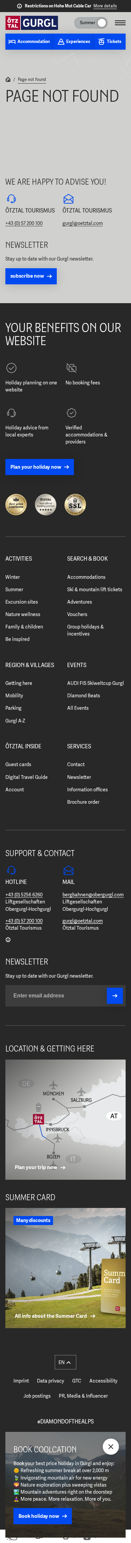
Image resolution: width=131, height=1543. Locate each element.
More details (105, 6)
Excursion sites (21, 602)
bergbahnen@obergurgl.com (93, 895)
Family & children (24, 627)
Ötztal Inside (23, 747)
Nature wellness (22, 614)
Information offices (87, 790)
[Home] (8, 80)
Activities (18, 559)
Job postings (37, 1396)
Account (14, 790)
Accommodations (86, 577)
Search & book (87, 559)
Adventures (79, 602)
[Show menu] (120, 23)
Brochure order (83, 802)
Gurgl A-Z (15, 721)
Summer (14, 590)
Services (79, 747)
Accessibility (103, 1381)
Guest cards (18, 764)
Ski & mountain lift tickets (94, 590)
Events (76, 665)
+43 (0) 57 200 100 (24, 223)
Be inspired (17, 639)
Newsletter (79, 777)
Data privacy (50, 1381)
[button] (65, 1362)
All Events (78, 708)
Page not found (32, 79)
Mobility (14, 696)
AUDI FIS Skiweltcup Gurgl (95, 683)
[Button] (115, 996)
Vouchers (77, 614)
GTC (76, 1381)
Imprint (21, 1381)
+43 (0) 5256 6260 (24, 895)
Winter (12, 577)
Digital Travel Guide (26, 777)
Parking (13, 708)
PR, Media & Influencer (83, 1396)
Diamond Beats (83, 696)
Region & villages (29, 665)
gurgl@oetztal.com (82, 223)
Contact (76, 764)
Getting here (18, 683)
